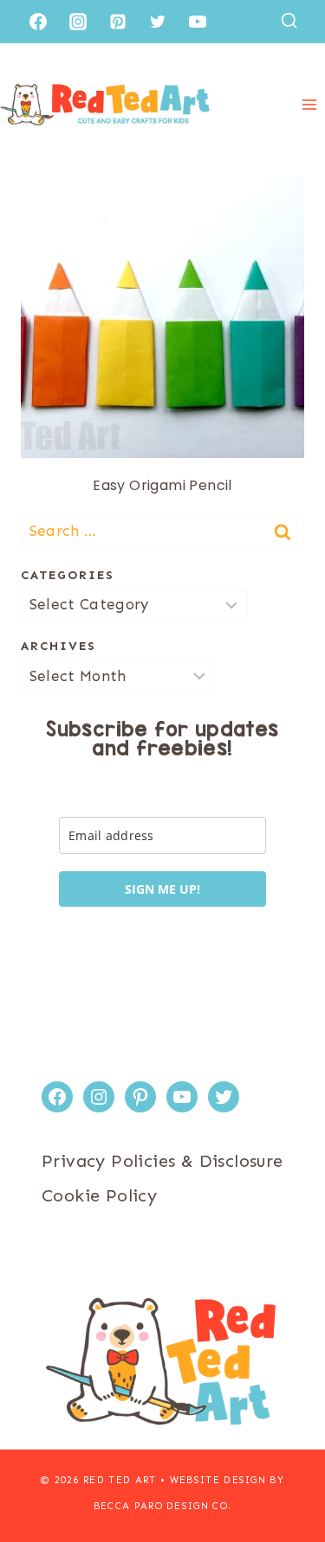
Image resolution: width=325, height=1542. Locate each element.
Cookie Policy (99, 1195)
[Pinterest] (118, 21)
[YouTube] (197, 21)
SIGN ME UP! (162, 889)
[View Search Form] (289, 21)
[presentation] (162, 316)
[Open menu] (309, 104)
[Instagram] (78, 21)
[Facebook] (38, 21)
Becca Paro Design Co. (163, 1506)
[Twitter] (157, 21)
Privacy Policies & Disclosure (162, 1160)
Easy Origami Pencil (162, 485)
